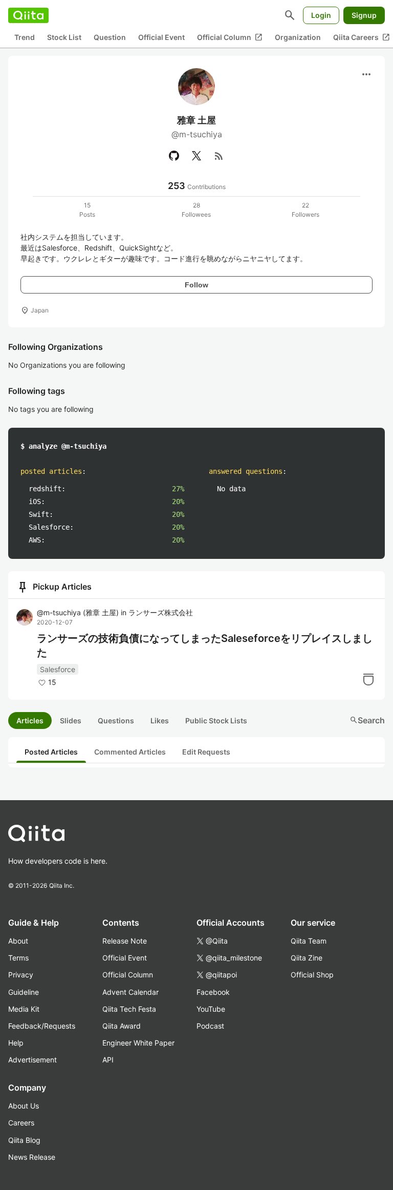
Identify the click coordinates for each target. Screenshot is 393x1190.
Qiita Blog (24, 1140)
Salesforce (57, 669)
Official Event (161, 37)
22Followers (305, 209)
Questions (116, 720)
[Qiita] (28, 15)
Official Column (230, 37)
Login (321, 15)
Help (16, 1042)
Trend (24, 37)
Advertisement (32, 1059)
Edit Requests (206, 751)
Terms (18, 957)
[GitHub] (174, 155)
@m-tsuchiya (78, 612)
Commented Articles (130, 751)
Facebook (213, 992)
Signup (364, 15)
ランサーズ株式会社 (160, 612)
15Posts (87, 209)
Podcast (210, 1025)
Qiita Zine (306, 957)
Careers (21, 1122)
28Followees (196, 209)
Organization (298, 37)
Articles (29, 720)
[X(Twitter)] (196, 155)
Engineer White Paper (138, 1042)
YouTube (210, 1009)
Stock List (64, 37)
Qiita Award (121, 1025)
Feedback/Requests (41, 1025)
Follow (196, 285)
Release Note (124, 940)
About (18, 940)
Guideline (23, 992)
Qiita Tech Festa (129, 1009)
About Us (23, 1105)
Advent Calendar (130, 992)
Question (110, 37)
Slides (70, 720)
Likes (159, 720)
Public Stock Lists (216, 720)
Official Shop (312, 974)
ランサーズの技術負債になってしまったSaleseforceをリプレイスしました (205, 645)
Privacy (20, 974)
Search (367, 720)
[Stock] (368, 679)
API (108, 1059)
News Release (31, 1157)
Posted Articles (51, 751)
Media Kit (23, 1009)
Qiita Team (308, 940)
